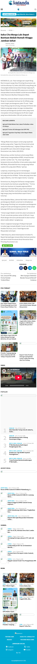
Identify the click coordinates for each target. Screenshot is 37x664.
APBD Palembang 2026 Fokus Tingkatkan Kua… (21, 511)
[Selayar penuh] (34, 385)
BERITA (11, 443)
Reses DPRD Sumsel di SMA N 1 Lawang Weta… (21, 496)
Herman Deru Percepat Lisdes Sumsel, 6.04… (21, 554)
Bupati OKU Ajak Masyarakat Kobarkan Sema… (20, 518)
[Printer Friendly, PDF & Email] (7, 245)
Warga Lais (29, 260)
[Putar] (3, 385)
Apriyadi (4, 260)
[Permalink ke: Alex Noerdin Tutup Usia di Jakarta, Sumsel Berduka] (18, 410)
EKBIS (14, 443)
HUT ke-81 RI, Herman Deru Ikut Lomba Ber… (21, 531)
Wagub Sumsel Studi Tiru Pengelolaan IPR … (22, 561)
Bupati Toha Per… (26, 626)
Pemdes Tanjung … (9, 625)
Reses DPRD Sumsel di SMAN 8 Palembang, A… (16, 489)
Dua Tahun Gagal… (9, 586)
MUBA (4, 584)
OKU (16, 516)
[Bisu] (31, 385)
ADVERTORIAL (6, 468)
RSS (19, 653)
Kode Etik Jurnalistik (27, 637)
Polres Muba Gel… (26, 586)
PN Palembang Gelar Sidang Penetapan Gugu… (18, 438)
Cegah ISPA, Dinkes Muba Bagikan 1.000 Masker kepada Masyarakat (28, 323)
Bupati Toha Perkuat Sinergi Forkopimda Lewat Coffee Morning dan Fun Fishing (27, 357)
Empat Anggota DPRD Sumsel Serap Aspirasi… (20, 503)
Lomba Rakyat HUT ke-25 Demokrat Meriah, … (20, 546)
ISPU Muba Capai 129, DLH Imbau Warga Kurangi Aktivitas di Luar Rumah (9, 337)
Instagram (10, 650)
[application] (18, 377)
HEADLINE (11, 428)
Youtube (28, 650)
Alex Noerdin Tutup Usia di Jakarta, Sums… (21, 431)
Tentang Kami (9, 637)
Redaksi (9, 639)
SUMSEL (10, 528)
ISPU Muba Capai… (9, 611)
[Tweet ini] (25, 268)
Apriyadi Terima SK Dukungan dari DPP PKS (16, 129)
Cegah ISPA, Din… (26, 599)
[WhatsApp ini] (34, 268)
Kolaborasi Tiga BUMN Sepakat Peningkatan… (19, 453)
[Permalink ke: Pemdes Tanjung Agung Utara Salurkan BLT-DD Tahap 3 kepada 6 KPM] (9, 347)
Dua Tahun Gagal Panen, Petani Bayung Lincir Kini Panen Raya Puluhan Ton (9, 305)
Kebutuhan (20, 260)
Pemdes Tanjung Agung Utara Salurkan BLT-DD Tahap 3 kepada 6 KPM (8, 354)
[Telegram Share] (30, 268)
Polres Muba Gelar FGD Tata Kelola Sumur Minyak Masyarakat (28, 305)
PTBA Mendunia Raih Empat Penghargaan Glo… (18, 446)
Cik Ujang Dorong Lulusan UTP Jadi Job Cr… (21, 539)
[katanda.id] (18, 9)
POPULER (4, 392)
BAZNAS (11, 260)
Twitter (28, 647)
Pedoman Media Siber (27, 639)
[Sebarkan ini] (21, 268)
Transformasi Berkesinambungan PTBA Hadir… (20, 461)
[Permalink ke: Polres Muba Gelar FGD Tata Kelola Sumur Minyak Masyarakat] (28, 296)
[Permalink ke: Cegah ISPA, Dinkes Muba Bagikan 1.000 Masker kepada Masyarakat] (28, 315)
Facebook (10, 647)
